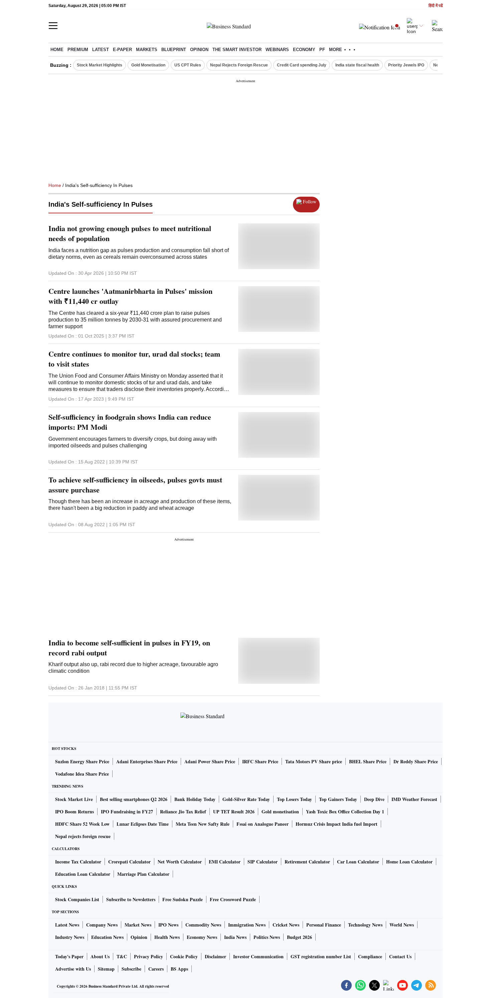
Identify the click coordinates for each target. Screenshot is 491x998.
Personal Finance (323, 924)
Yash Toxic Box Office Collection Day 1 (345, 811)
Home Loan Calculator (409, 861)
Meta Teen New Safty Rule (202, 823)
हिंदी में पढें (436, 5)
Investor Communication (258, 956)
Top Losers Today (294, 799)
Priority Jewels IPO (406, 65)
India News (235, 937)
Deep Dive (374, 799)
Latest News (67, 924)
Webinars (277, 49)
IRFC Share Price (260, 761)
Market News (138, 924)
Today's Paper (69, 956)
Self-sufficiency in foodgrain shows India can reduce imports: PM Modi (129, 422)
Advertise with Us (73, 968)
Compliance (370, 956)
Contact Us (400, 956)
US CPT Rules (187, 65)
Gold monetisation (280, 811)
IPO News (168, 924)
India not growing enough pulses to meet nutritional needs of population (129, 233)
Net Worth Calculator (180, 861)
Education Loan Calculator (82, 873)
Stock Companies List (77, 899)
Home (56, 49)
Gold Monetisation (148, 65)
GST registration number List (321, 956)
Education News (107, 937)
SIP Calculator (263, 861)
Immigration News (247, 924)
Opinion (199, 49)
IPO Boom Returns (74, 811)
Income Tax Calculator (78, 861)
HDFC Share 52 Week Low (82, 823)
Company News (102, 924)
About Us (100, 956)
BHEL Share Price (367, 761)
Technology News (365, 924)
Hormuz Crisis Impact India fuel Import (336, 823)
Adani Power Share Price (209, 761)
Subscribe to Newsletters (130, 899)
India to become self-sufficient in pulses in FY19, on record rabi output (129, 648)
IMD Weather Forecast (414, 799)
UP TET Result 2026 (234, 811)
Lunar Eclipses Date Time (143, 823)
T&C (122, 956)
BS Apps (179, 968)
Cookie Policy (184, 956)
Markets (146, 49)
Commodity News (203, 924)
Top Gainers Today (338, 799)
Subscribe (131, 968)
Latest (100, 49)
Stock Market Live (74, 799)
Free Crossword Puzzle (233, 899)
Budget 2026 (299, 937)
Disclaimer (215, 956)
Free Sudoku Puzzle (182, 899)
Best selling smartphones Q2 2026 (133, 799)
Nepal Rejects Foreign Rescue (239, 65)
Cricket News (286, 924)
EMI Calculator (224, 861)
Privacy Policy (148, 956)
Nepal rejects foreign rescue (83, 836)
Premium (77, 49)
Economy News (202, 937)
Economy (304, 49)
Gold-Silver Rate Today (246, 799)
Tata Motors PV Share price (313, 761)
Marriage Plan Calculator (143, 873)
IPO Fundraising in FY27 (127, 811)
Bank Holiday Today (194, 799)
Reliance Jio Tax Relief (183, 811)
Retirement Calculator (307, 861)
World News (401, 924)
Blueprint (173, 49)
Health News (167, 937)
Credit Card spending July (301, 65)
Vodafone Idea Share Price (82, 773)
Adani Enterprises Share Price (146, 761)
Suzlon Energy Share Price (82, 761)
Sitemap (106, 968)
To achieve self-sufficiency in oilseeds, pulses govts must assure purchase (135, 485)
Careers (156, 968)
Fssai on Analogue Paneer (262, 823)
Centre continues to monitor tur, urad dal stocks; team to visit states (134, 359)
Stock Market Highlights (99, 65)
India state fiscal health (357, 65)
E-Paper (122, 49)
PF (322, 49)
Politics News (267, 937)
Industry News (69, 937)
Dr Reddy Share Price (415, 761)
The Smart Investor (237, 49)
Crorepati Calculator (129, 861)
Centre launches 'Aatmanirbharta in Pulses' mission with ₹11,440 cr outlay (130, 296)
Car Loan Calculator (358, 861)
